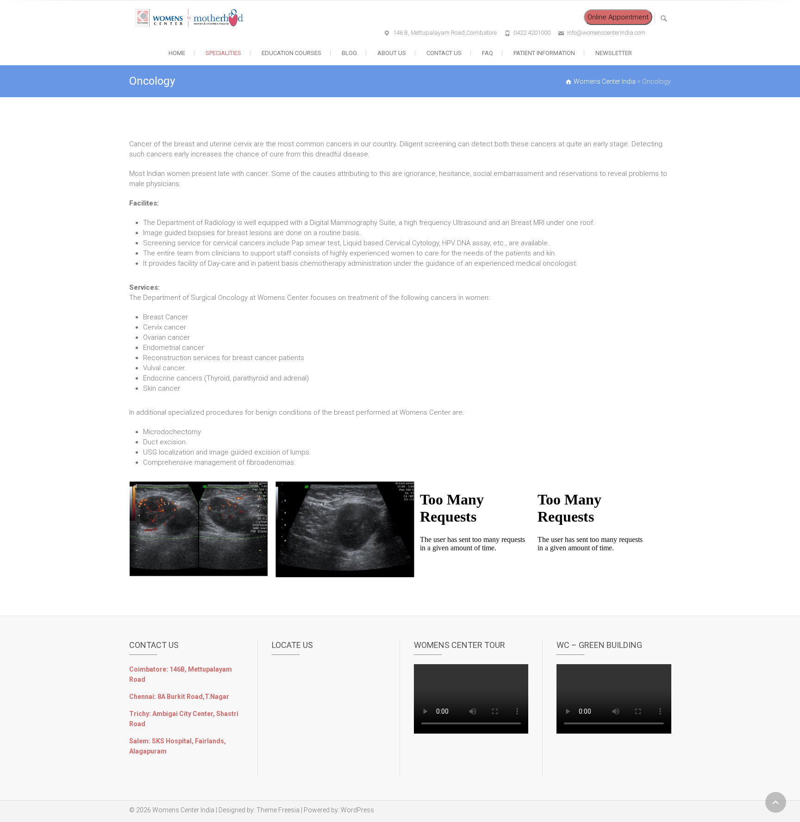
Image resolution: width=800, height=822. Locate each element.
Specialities (223, 53)
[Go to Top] (775, 802)
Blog (349, 53)
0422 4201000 (531, 32)
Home (177, 53)
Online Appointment (618, 17)
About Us (391, 53)
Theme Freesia (278, 810)
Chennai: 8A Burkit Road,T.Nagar (179, 696)
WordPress (357, 810)
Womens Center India (183, 810)
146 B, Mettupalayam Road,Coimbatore (445, 32)
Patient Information (544, 53)
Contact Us (444, 53)
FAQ (487, 53)
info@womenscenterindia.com (606, 32)
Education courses (291, 53)
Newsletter (613, 53)
